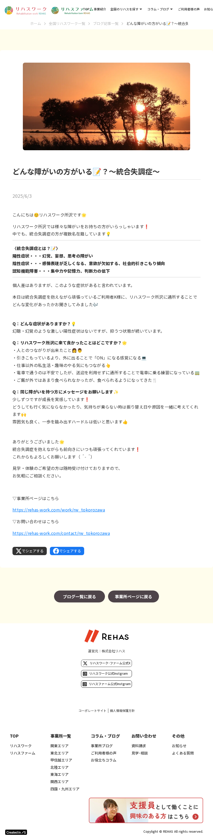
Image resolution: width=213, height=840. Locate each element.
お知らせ (179, 745)
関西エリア (59, 781)
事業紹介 (100, 9)
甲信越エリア (61, 760)
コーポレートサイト (92, 710)
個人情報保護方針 (122, 710)
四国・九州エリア (64, 788)
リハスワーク (21, 745)
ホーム (35, 23)
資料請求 (138, 745)
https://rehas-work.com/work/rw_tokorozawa (58, 510)
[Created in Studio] (16, 832)
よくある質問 (183, 753)
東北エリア (59, 753)
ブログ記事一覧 (105, 23)
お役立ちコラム (103, 760)
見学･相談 (139, 753)
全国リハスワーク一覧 (67, 23)
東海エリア (59, 774)
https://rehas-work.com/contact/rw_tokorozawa (61, 533)
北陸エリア (59, 767)
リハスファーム (22, 753)
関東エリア (59, 745)
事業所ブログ (102, 745)
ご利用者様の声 (189, 9)
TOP (86, 9)
